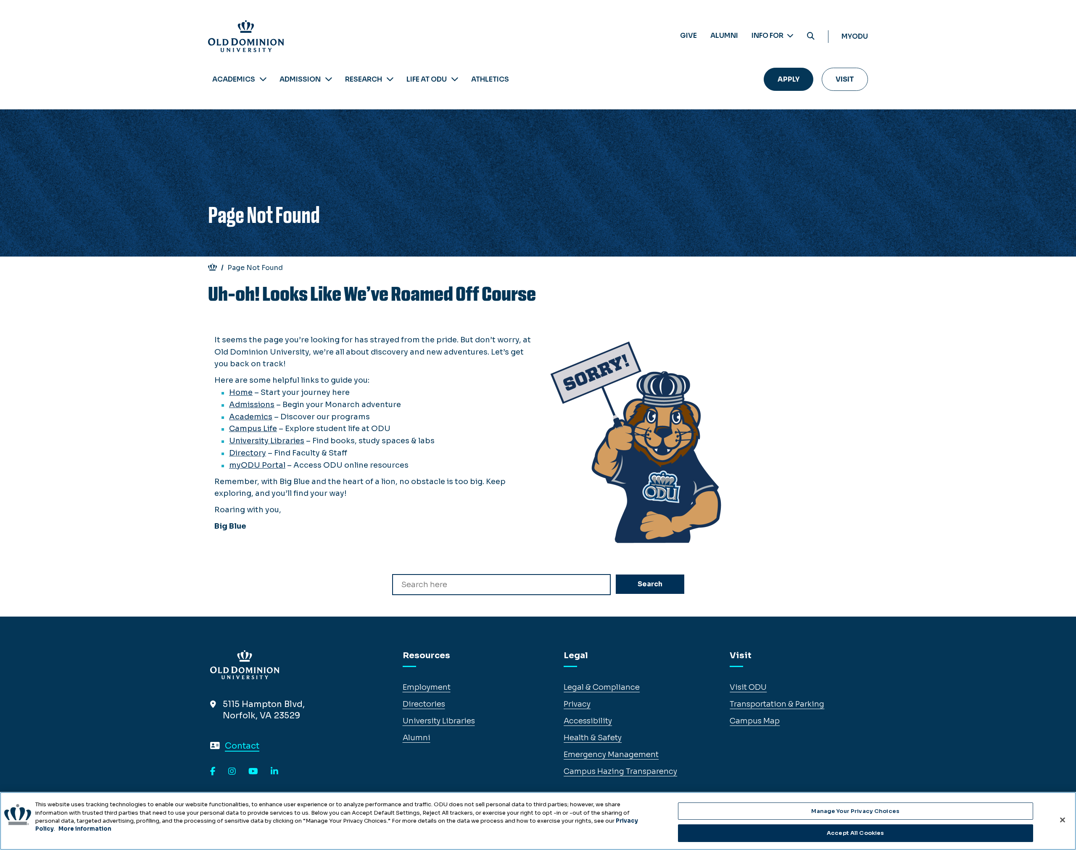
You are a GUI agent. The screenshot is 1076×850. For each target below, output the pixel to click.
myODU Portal (257, 465)
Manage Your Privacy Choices (855, 811)
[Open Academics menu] (263, 79)
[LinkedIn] (274, 772)
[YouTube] (253, 772)
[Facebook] (213, 772)
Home (241, 392)
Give (688, 35)
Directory (247, 453)
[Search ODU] (811, 36)
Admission (300, 79)
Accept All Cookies (855, 832)
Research (363, 79)
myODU (854, 36)
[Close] (1062, 819)
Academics (233, 79)
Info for (768, 35)
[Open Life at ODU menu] (455, 79)
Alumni (724, 35)
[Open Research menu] (390, 79)
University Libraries (266, 440)
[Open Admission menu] (328, 79)
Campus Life (253, 428)
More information (84, 828)
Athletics (490, 79)
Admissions (251, 404)
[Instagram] (232, 772)
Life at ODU (426, 79)
